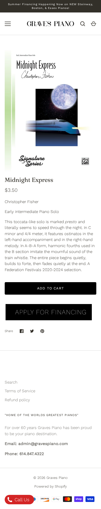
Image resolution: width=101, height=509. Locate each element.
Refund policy (17, 399)
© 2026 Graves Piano (50, 478)
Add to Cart (50, 288)
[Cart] (93, 24)
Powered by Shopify (50, 486)
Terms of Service (20, 391)
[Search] (83, 24)
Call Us (21, 499)
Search (11, 382)
